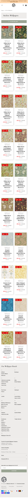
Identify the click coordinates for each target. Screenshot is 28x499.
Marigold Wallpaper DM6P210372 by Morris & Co (21, 318)
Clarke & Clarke (4, 381)
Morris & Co (3, 406)
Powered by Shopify (21, 483)
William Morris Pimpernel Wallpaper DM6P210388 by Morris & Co (7, 46)
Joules (2, 396)
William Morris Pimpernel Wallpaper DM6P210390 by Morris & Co (21, 150)
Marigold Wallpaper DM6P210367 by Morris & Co (21, 351)
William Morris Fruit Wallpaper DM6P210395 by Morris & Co (7, 149)
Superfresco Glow (5, 430)
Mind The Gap (4, 404)
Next (16, 402)
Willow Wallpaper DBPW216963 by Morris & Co (20, 284)
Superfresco (4, 425)
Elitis (16, 380)
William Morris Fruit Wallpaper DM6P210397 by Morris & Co (21, 218)
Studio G (3, 422)
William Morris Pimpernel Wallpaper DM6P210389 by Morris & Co (21, 184)
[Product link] (7, 41)
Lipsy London (18, 398)
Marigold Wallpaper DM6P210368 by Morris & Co (7, 252)
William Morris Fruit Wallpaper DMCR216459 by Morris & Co (21, 114)
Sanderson (3, 419)
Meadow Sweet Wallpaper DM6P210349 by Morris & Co (7, 285)
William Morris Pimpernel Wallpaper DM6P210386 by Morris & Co (7, 219)
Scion (2, 420)
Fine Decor (3, 390)
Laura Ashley (17, 396)
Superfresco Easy (5, 429)
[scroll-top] (25, 496)
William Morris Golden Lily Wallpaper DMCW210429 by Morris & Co (20, 46)
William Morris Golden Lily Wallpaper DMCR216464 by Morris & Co (7, 184)
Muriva (2, 407)
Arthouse (3, 375)
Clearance (3, 383)
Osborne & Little (4, 414)
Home (2, 10)
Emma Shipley (18, 381)
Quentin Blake (18, 412)
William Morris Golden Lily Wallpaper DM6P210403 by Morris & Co (21, 81)
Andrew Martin (4, 373)
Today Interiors (18, 419)
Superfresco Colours (5, 427)
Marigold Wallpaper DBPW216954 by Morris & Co (7, 318)
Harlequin (17, 390)
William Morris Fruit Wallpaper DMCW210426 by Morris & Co (7, 80)
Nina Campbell (18, 404)
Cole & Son (3, 385)
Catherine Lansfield (5, 380)
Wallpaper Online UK (5, 435)
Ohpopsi (3, 412)
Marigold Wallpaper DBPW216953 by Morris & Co (21, 252)
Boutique (16, 372)
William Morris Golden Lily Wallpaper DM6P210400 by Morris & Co (7, 115)
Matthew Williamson (5, 402)
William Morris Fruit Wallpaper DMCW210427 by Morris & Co (7, 351)
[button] (2, 5)
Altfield (2, 372)
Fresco (2, 391)
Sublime (3, 424)
